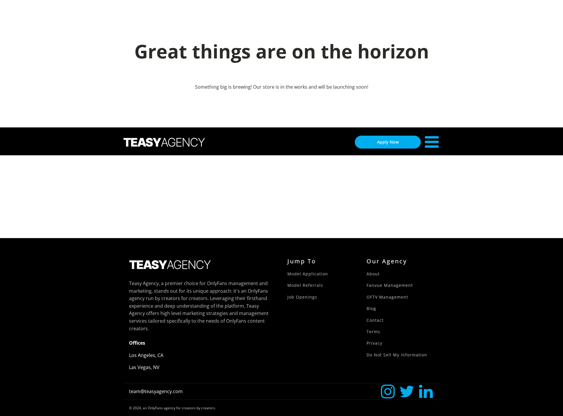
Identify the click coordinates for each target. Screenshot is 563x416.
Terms (373, 331)
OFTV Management (387, 297)
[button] (388, 391)
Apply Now (388, 142)
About (373, 274)
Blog (371, 308)
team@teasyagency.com (156, 391)
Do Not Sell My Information (397, 355)
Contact (375, 320)
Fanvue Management (390, 285)
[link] (388, 391)
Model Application (307, 274)
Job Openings (302, 297)
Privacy (374, 343)
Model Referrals (305, 285)
